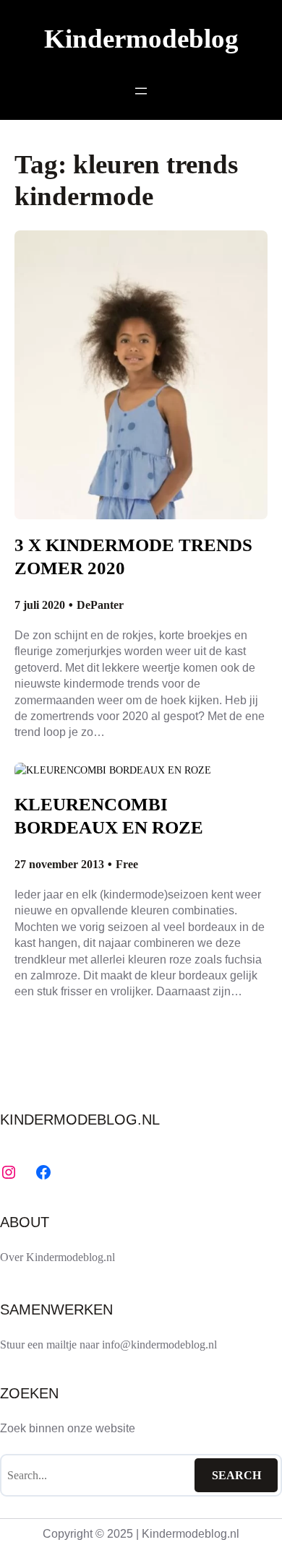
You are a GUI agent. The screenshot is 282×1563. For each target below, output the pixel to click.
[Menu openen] (141, 91)
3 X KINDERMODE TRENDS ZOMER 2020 (133, 556)
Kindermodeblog (141, 38)
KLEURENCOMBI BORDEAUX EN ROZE (108, 816)
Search (236, 1475)
